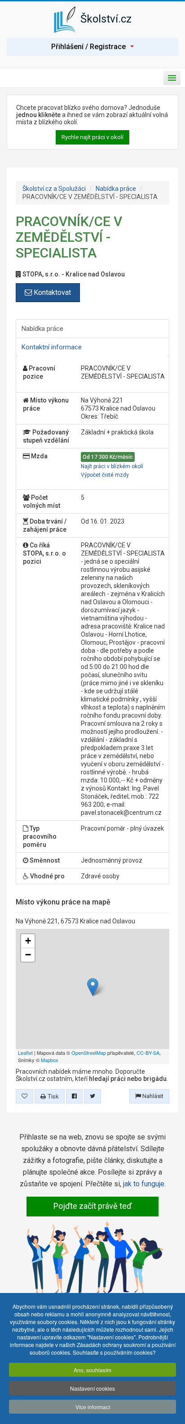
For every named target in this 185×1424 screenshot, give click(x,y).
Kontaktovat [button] (51, 292)
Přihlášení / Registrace (88, 46)
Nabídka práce (116, 188)
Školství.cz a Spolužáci (54, 188)
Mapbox (49, 1059)
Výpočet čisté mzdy (105, 475)
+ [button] (28, 940)
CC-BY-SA (148, 1052)
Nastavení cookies (92, 1388)
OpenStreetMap (88, 1052)
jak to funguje (143, 1184)
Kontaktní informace (52, 347)
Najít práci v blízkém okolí (112, 466)
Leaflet (25, 1052)
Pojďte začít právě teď (92, 1206)
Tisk (52, 1096)
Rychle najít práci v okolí (92, 137)
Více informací (92, 1406)
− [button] (28, 954)
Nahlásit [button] (152, 1096)
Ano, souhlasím (92, 1370)
